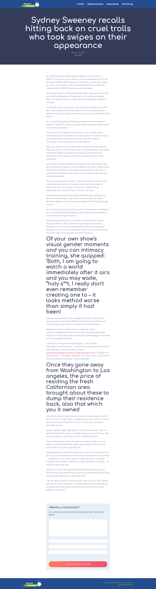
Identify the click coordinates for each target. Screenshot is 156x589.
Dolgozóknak (113, 4)
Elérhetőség (127, 4)
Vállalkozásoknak (95, 4)
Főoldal (80, 4)
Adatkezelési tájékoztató (125, 584)
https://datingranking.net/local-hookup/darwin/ (68, 352)
